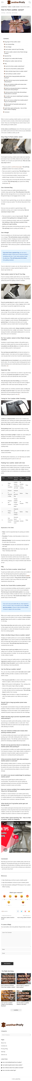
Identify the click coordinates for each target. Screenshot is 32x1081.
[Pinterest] (25, 911)
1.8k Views (3, 12)
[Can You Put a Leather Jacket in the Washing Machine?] (8, 995)
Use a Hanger (8, 46)
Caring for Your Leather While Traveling (13, 58)
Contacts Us (4, 1046)
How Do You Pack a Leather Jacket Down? (14, 66)
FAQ (5, 63)
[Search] (29, 2)
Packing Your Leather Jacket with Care (13, 61)
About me (3, 1043)
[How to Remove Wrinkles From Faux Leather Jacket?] (8, 978)
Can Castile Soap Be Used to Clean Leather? (12, 1065)
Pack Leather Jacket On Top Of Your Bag (14, 49)
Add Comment (14, 12)
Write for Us (4, 1054)
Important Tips (8, 55)
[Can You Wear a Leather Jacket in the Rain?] (24, 995)
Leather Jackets (6, 982)
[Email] (29, 911)
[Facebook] (17, 911)
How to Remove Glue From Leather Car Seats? (12, 1067)
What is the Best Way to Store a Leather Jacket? (16, 71)
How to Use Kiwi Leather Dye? (9, 1070)
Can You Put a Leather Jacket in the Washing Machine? (7, 1004)
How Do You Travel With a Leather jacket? (14, 68)
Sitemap (3, 1051)
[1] (24, 228)
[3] (18, 394)
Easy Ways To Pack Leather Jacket (12, 41)
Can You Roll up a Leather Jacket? (13, 73)
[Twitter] (21, 911)
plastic (28, 575)
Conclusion (7, 112)
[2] (9, 183)
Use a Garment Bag (9, 44)
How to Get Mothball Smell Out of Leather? (12, 1062)
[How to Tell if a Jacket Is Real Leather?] (24, 978)
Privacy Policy (4, 1048)
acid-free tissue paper (17, 166)
